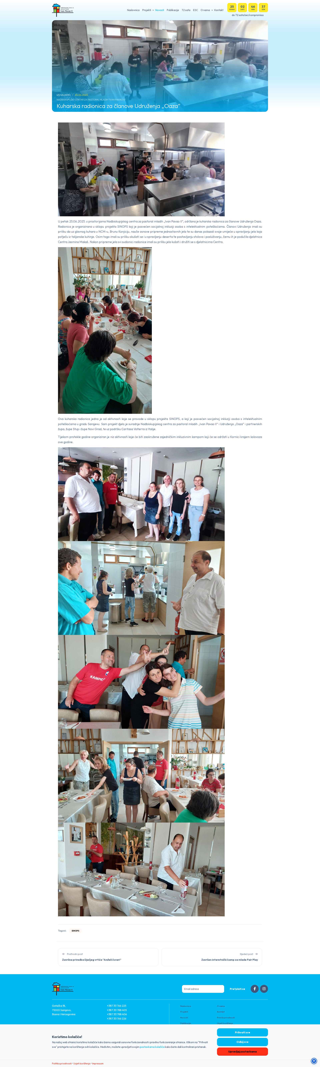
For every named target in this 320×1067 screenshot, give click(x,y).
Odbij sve (242, 1042)
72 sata (186, 10)
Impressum (98, 1063)
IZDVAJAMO (64, 94)
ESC (195, 10)
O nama (205, 10)
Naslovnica (133, 10)
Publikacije (173, 10)
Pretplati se (237, 989)
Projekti (146, 10)
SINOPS (75, 931)
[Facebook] (255, 989)
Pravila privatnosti (226, 1017)
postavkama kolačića (152, 1047)
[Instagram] (264, 989)
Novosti (159, 10)
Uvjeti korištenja (225, 1023)
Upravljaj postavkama (242, 1051)
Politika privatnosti (62, 1063)
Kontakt (218, 10)
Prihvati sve (242, 1032)
